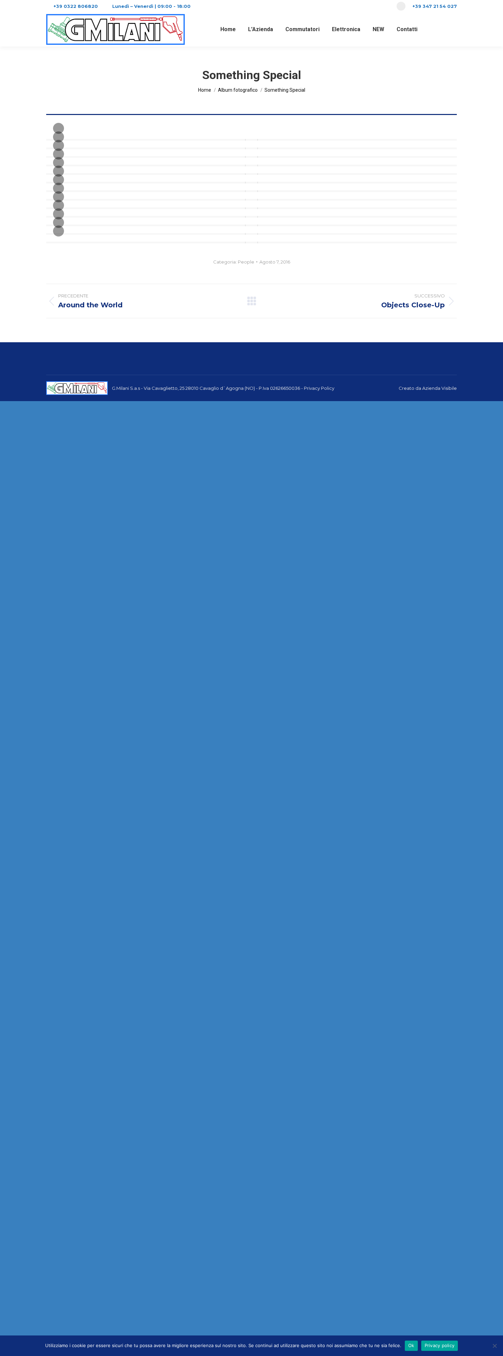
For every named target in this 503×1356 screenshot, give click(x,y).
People (246, 262)
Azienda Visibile (439, 388)
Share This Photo (58, 231)
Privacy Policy (319, 388)
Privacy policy (440, 1345)
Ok (411, 1345)
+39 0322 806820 (75, 6)
